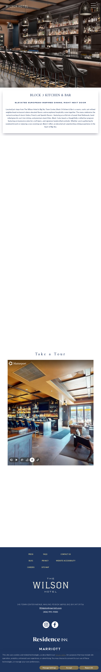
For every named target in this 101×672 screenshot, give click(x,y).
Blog (31, 561)
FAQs (46, 554)
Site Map (45, 567)
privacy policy (60, 655)
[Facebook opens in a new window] (55, 624)
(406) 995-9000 (50, 612)
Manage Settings (49, 668)
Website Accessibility (65, 561)
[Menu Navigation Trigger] (93, 5)
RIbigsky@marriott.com (50, 608)
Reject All (89, 668)
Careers (30, 567)
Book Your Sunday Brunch (22, 334)
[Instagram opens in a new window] (46, 624)
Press (31, 554)
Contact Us (67, 554)
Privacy (45, 561)
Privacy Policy (38, 537)
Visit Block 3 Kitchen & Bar (22, 228)
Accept (69, 668)
